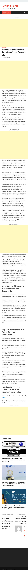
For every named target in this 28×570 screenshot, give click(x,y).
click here (4, 397)
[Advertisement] (14, 33)
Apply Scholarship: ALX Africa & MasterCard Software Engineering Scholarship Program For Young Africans (13, 507)
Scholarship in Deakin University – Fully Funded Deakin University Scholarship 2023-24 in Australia (13, 460)
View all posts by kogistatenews (24, 534)
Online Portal (11, 5)
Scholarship (4, 47)
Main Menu (7, 12)
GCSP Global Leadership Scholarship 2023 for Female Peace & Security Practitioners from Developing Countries (14, 483)
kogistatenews (7, 57)
